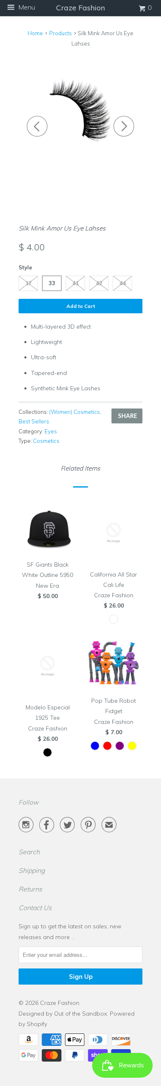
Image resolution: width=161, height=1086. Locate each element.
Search (29, 852)
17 (28, 283)
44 (122, 283)
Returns (30, 889)
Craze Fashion (59, 1003)
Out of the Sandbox (80, 1013)
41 (75, 283)
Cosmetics (46, 440)
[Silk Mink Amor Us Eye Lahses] (80, 113)
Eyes (51, 431)
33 (52, 283)
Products (60, 33)
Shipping (32, 870)
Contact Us (35, 907)
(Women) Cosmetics (74, 411)
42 (99, 283)
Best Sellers (34, 421)
